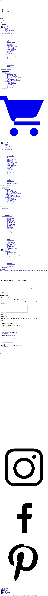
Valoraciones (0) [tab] (5, 292)
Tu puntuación (3, 303)
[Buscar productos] (1, 91)
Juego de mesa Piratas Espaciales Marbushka (9, 328)
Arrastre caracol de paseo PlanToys (8, 342)
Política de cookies (33, 595)
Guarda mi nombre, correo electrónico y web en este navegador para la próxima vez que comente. (19, 318)
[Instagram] (1, 21)
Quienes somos (5, 9)
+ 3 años (11, 270)
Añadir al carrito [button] (5, 326)
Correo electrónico (4, 316)
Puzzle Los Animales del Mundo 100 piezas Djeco (10, 348)
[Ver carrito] (24, 139)
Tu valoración (3, 312)
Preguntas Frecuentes (6, 13)
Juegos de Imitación (26, 270)
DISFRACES (19, 270)
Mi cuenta (4, 12)
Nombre (2, 314)
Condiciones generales (25, 595)
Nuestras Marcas (5, 14)
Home (1, 270)
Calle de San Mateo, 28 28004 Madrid (7, 440)
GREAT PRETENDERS (40, 288)
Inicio (8, 270)
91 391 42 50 (2, 441)
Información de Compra (6, 11)
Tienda (4, 270)
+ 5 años (15, 270)
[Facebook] (2, 21)
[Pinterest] (3, 21)
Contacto (4, 10)
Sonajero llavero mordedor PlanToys (8, 335)
